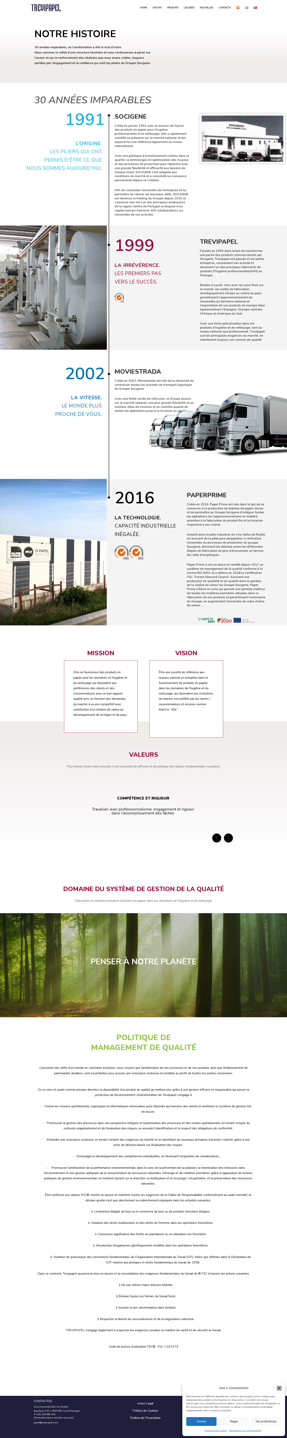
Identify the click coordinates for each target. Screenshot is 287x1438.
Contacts (225, 7)
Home (143, 7)
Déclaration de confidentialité (245, 1430)
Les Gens (189, 7)
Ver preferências (266, 1421)
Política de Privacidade (145, 1418)
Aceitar (201, 1421)
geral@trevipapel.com (46, 1422)
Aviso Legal (145, 1403)
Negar (234, 1421)
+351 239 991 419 (45, 1414)
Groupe (157, 7)
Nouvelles (206, 7)
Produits (172, 7)
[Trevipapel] (46, 8)
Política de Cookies (145, 1411)
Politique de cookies (216, 1430)
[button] (279, 1388)
